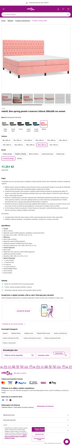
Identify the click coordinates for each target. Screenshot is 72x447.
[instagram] (7, 400)
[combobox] (36, 14)
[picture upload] (47, 311)
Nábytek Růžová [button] (16, 333)
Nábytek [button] (5, 333)
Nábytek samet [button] (28, 333)
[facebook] (3, 400)
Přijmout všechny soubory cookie (39, 429)
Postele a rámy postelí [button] (9, 343)
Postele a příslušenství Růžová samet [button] (53, 338)
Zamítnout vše (39, 434)
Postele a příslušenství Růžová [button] (11, 338)
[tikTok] (10, 400)
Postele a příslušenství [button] (60, 333)
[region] (24, 434)
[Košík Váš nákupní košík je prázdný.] (68, 9)
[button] (5, 126)
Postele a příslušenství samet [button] (32, 338)
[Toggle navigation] (3, 9)
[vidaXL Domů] (31, 9)
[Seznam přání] (63, 9)
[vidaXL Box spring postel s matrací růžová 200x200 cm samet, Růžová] (36, 59)
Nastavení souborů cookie (39, 439)
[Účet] (58, 9)
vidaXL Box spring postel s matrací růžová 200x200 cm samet (33, 111)
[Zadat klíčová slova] (68, 14)
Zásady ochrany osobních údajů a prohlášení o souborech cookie (16, 436)
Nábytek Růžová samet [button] (43, 333)
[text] (7, 167)
